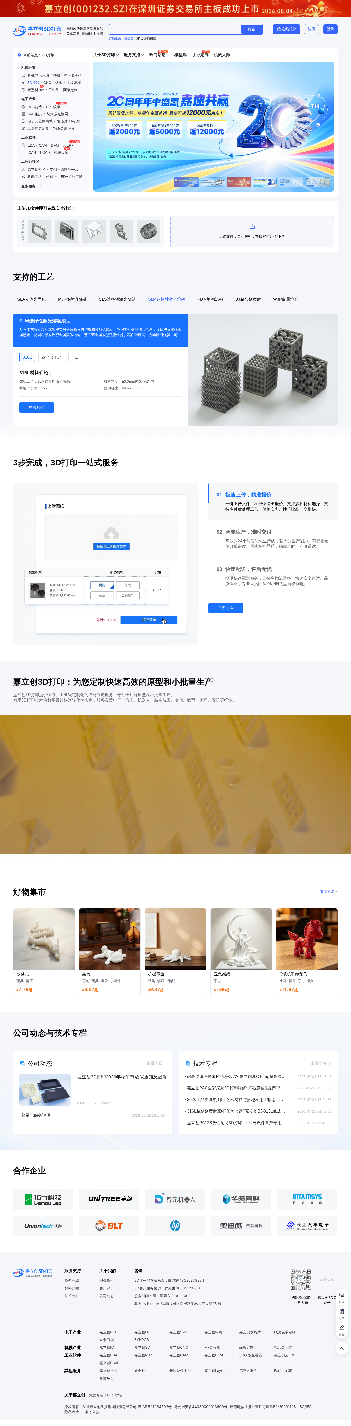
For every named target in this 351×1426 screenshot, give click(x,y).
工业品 (53, 90)
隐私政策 (72, 1418)
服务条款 (92, 1418)
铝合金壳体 (283, 1354)
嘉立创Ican (143, 1361)
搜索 (251, 29)
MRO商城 (212, 1354)
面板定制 (70, 90)
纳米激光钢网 (57, 114)
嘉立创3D (142, 1354)
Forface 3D (283, 1377)
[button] (106, 55)
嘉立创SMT (178, 1338)
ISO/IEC (305, 1413)
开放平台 (106, 1384)
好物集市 (115, 38)
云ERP (68, 145)
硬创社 (51, 177)
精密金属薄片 (64, 128)
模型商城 (71, 1287)
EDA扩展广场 (71, 177)
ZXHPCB (141, 1346)
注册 (311, 29)
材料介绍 (71, 1294)
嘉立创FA (106, 1354)
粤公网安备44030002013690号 (200, 1413)
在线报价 (289, 29)
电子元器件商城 (40, 121)
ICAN (31, 152)
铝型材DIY (35, 90)
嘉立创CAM (178, 1361)
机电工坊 (34, 177)
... (108, 357)
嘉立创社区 (36, 169)
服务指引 (106, 1287)
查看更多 (327, 898)
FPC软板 (53, 107)
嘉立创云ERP (284, 1361)
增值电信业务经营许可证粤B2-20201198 (263, 1413)
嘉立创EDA (108, 1361)
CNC (47, 83)
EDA (31, 145)
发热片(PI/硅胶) (69, 121)
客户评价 (106, 1294)
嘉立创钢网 (213, 1338)
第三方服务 (248, 1377)
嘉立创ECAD (109, 1369)
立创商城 (106, 1346)
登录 (330, 29)
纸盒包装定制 (38, 128)
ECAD (45, 152)
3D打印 (33, 83)
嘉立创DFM (213, 1361)
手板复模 (74, 83)
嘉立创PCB (108, 1338)
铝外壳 (77, 75)
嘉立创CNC (178, 1354)
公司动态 (106, 1302)
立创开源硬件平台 (64, 169)
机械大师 (61, 152)
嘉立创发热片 (250, 1338)
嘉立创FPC (143, 1338)
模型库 (128, 38)
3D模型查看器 (250, 1361)
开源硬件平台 (180, 1377)
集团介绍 (96, 1401)
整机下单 (60, 75)
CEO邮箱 (114, 1401)
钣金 (58, 83)
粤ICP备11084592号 (155, 1413)
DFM (55, 145)
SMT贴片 (34, 114)
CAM (43, 145)
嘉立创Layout (215, 1377)
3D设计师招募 (146, 38)
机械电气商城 (38, 75)
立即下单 (226, 614)
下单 (39, 231)
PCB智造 (34, 107)
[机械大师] (213, 127)
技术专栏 (71, 1302)
